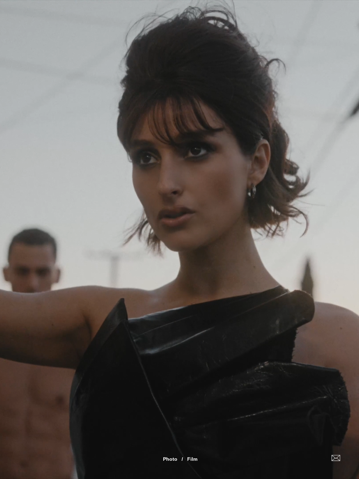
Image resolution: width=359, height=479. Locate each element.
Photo (170, 459)
